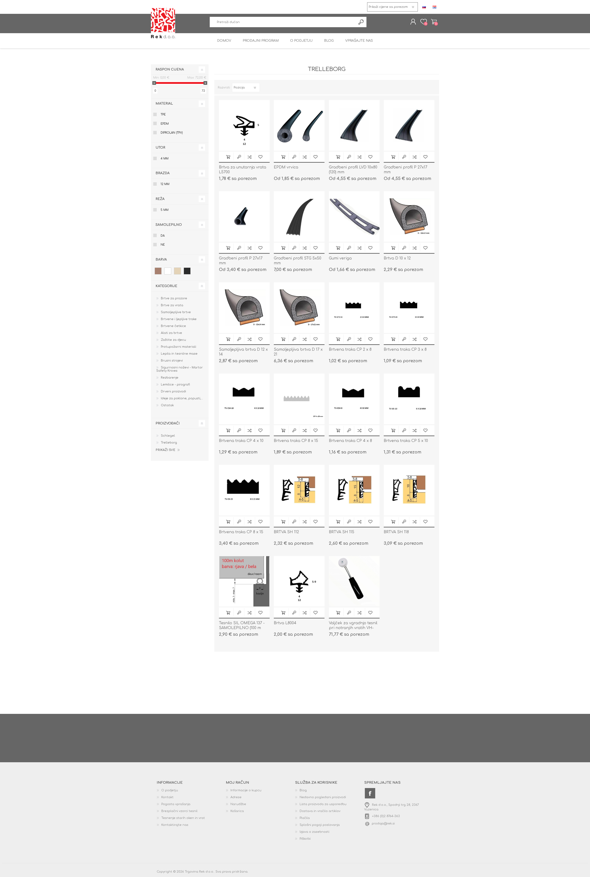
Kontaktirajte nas (174, 825)
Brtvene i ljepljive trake (179, 319)
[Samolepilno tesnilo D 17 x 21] (299, 307)
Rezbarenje (169, 377)
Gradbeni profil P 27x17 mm (405, 169)
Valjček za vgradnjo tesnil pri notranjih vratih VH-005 (353, 628)
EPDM (165, 123)
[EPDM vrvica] (299, 125)
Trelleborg (169, 442)
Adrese (236, 797)
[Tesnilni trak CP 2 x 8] (354, 307)
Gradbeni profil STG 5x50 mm (297, 260)
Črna (187, 271)
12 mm (165, 184)
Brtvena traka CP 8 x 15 (296, 441)
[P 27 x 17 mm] (244, 216)
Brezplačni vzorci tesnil (179, 811)
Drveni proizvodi (173, 391)
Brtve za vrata (172, 305)
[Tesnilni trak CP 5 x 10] (409, 399)
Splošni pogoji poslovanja (320, 825)
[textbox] (283, 22)
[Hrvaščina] (434, 7)
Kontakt (167, 797)
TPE (163, 114)
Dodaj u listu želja (260, 157)
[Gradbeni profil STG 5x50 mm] (299, 216)
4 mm (164, 158)
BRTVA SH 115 (341, 532)
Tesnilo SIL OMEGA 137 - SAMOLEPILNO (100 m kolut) (242, 628)
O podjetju (169, 790)
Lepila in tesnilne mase (179, 353)
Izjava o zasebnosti (314, 831)
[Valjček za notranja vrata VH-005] (354, 581)
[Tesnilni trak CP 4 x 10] (244, 399)
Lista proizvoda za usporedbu (323, 804)
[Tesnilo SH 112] (299, 490)
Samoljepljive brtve (176, 312)
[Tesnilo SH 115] (354, 490)
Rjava (158, 271)
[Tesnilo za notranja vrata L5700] (244, 125)
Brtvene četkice (173, 326)
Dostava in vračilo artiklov (320, 811)
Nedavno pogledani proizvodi (323, 797)
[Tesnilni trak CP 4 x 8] (354, 399)
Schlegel (168, 435)
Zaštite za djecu (173, 339)
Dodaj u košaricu (228, 157)
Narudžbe (238, 804)
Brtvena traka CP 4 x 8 (350, 441)
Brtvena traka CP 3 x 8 (405, 349)
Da (163, 235)
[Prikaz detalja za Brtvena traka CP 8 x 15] (299, 399)
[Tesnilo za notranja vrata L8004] (299, 581)
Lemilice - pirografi (175, 384)
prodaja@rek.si (383, 823)
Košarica (434, 22)
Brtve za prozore (174, 298)
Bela (167, 271)
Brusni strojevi (172, 360)
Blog (303, 790)
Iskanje (361, 22)
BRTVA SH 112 (286, 532)
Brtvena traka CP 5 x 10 (406, 441)
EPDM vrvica (286, 167)
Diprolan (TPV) (172, 132)
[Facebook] (370, 793)
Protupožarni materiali (178, 346)
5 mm (164, 210)
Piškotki (305, 838)
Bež (177, 271)
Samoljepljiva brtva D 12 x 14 (243, 351)
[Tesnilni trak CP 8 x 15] (244, 490)
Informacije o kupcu (245, 790)
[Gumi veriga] (354, 216)
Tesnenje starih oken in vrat (183, 818)
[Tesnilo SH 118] (409, 490)
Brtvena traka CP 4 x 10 (241, 441)
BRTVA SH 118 (396, 532)
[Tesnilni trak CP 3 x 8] (409, 307)
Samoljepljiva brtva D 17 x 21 (298, 351)
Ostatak (167, 405)
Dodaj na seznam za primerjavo (249, 157)
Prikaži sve (165, 450)
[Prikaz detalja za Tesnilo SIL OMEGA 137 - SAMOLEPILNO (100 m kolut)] (244, 581)
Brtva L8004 (285, 623)
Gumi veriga (340, 258)
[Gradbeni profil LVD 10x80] (354, 125)
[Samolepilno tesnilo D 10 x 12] (409, 216)
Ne (163, 244)
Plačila (305, 818)
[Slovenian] (424, 7)
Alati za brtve (171, 333)
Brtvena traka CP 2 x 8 (350, 349)
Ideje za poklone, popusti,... (182, 398)
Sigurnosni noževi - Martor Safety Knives (179, 369)
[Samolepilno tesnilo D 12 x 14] (244, 307)
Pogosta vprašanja (175, 804)
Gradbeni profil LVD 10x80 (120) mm (353, 169)
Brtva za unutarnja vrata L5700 (242, 169)
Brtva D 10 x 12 (397, 258)
